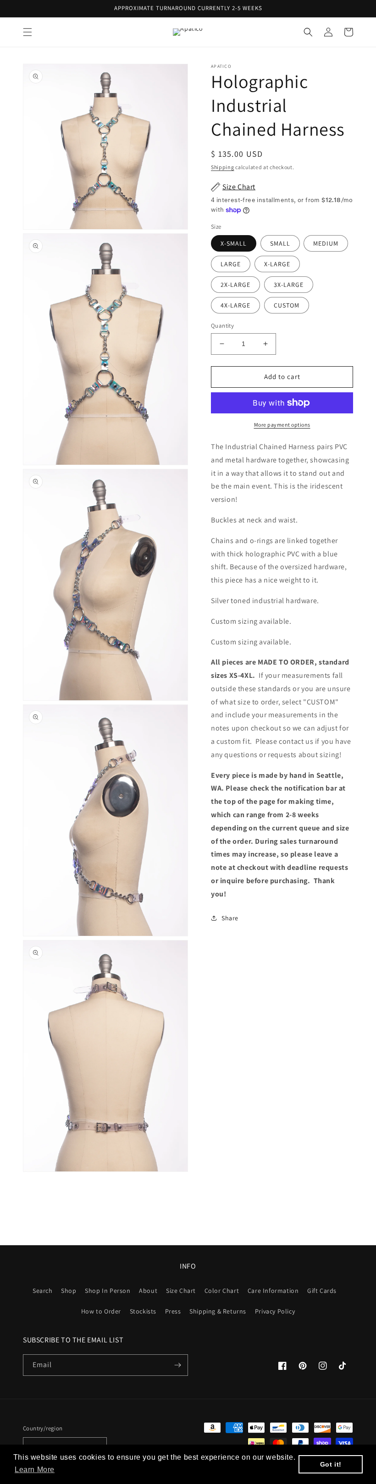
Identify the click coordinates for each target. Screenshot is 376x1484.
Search (43, 1290)
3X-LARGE (289, 284)
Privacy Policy (275, 1311)
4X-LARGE (235, 305)
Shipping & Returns (217, 1311)
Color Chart (222, 1290)
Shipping (222, 167)
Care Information (273, 1290)
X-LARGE (277, 264)
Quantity (222, 326)
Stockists (143, 1311)
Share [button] (229, 918)
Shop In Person (107, 1290)
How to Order (101, 1311)
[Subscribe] (177, 1365)
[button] (27, 32)
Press (173, 1311)
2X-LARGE (235, 284)
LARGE (231, 264)
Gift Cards (322, 1290)
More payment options (282, 424)
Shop (68, 1290)
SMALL (280, 243)
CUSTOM (286, 305)
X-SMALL (234, 243)
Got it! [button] (331, 1464)
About (148, 1290)
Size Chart (181, 1290)
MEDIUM (325, 243)
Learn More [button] (35, 1469)
